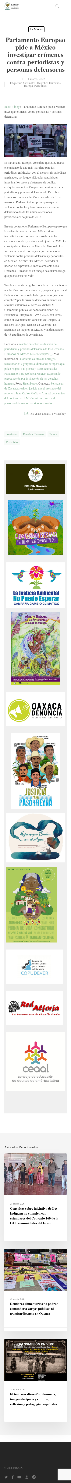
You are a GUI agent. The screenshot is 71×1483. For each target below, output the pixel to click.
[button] (65, 6)
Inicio (7, 107)
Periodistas (40, 85)
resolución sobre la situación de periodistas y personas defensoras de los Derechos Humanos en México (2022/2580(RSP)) (34, 349)
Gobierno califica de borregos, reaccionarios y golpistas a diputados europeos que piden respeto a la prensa (34, 364)
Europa (28, 85)
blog (17, 107)
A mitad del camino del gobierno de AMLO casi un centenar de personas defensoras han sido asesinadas (34, 398)
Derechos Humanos (49, 83)
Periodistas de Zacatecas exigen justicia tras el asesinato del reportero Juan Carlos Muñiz (34, 388)
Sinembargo (30, 383)
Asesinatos (29, 83)
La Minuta (36, 29)
